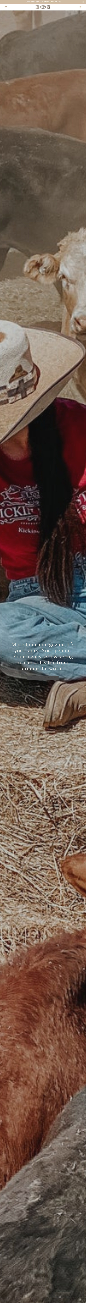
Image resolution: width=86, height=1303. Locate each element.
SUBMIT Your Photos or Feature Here (43, 678)
